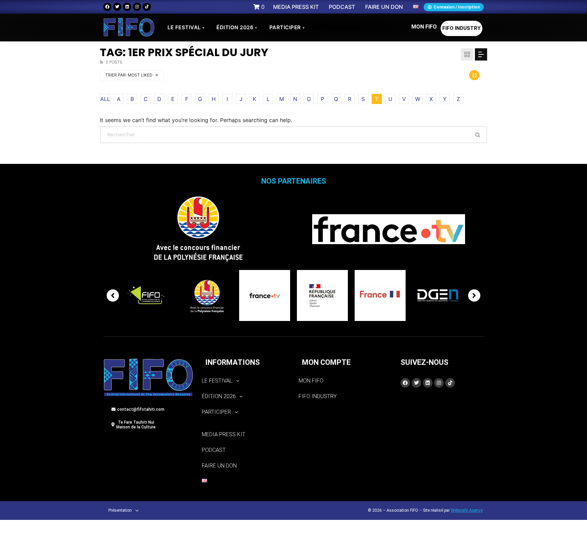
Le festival (185, 27)
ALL (105, 99)
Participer (287, 27)
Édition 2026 (236, 27)
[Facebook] (107, 7)
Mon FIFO (424, 26)
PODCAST (214, 450)
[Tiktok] (147, 7)
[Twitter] (117, 7)
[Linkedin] (127, 7)
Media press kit (223, 434)
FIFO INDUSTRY (461, 28)
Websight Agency (467, 510)
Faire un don (219, 465)
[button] (245, 381)
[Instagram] (137, 7)
